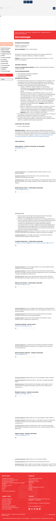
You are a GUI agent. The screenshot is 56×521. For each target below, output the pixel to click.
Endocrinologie (6, 57)
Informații (3, 75)
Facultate (28, 32)
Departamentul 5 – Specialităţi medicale (6, 44)
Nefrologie (5, 63)
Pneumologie (6, 65)
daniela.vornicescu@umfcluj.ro (23, 326)
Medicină (22, 32)
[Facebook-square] (29, 509)
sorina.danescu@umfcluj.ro (22, 284)
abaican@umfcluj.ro (20, 148)
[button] (54, 8)
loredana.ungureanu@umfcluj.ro (44, 243)
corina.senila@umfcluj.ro (22, 189)
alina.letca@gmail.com (21, 354)
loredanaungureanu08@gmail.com (25, 243)
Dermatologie (6, 51)
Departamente (36, 32)
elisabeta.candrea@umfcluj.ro (23, 393)
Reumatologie (6, 71)
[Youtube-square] (34, 509)
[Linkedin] (39, 509)
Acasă (16, 32)
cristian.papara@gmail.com (22, 435)
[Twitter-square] (37, 509)
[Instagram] (32, 509)
